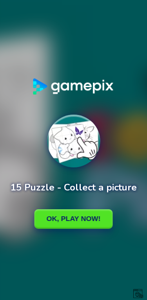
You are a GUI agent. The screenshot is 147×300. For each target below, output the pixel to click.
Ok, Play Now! (74, 219)
